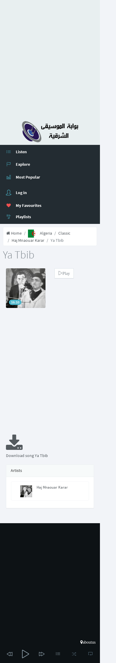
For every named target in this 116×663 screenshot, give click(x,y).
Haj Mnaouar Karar (28, 240)
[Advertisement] (58, 58)
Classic (64, 233)
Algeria (46, 233)
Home (16, 233)
